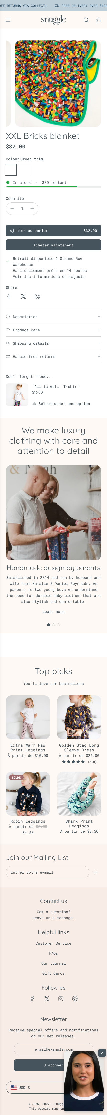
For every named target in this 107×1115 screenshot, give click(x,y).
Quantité (15, 198)
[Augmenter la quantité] (32, 209)
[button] (84, 1081)
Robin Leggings (27, 821)
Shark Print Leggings (79, 823)
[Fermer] (102, 1053)
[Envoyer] (95, 872)
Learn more (53, 611)
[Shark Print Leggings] (79, 794)
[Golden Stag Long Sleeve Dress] (79, 717)
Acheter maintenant (53, 245)
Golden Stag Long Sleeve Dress (79, 747)
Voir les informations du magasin (49, 276)
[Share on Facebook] (9, 297)
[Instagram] (61, 999)
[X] (47, 999)
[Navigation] (8, 20)
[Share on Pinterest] (37, 297)
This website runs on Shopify (53, 1108)
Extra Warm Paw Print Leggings (27, 747)
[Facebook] (32, 999)
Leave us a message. (53, 917)
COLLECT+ (37, 5)
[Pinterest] (75, 999)
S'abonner (54, 1065)
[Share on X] (23, 297)
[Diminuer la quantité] (12, 209)
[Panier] (98, 20)
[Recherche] (86, 20)
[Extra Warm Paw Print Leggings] (28, 717)
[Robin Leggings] (28, 794)
